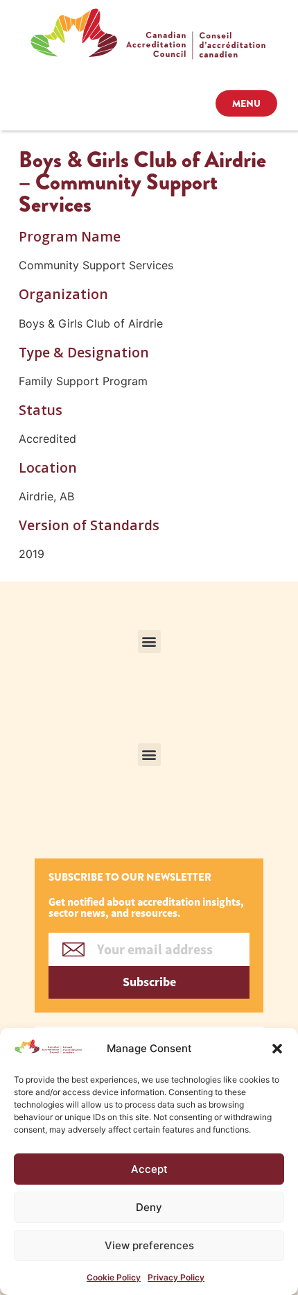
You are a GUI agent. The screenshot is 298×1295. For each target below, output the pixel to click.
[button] (277, 1049)
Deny (149, 1207)
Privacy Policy (176, 1277)
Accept (149, 1169)
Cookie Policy (114, 1277)
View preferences (149, 1245)
